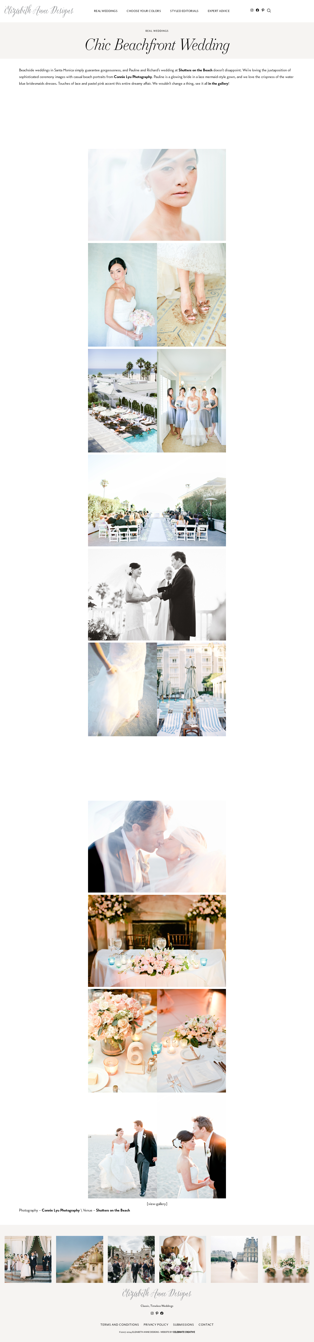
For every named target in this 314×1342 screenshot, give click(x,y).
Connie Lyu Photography (133, 76)
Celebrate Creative (184, 1332)
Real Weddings (157, 30)
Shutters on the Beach (195, 70)
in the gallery (218, 83)
